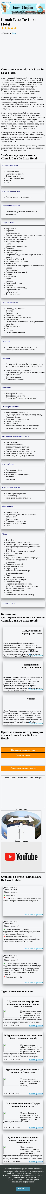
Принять (23, 1189)
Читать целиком (36, 655)
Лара (14, 33)
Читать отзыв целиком (33, 914)
